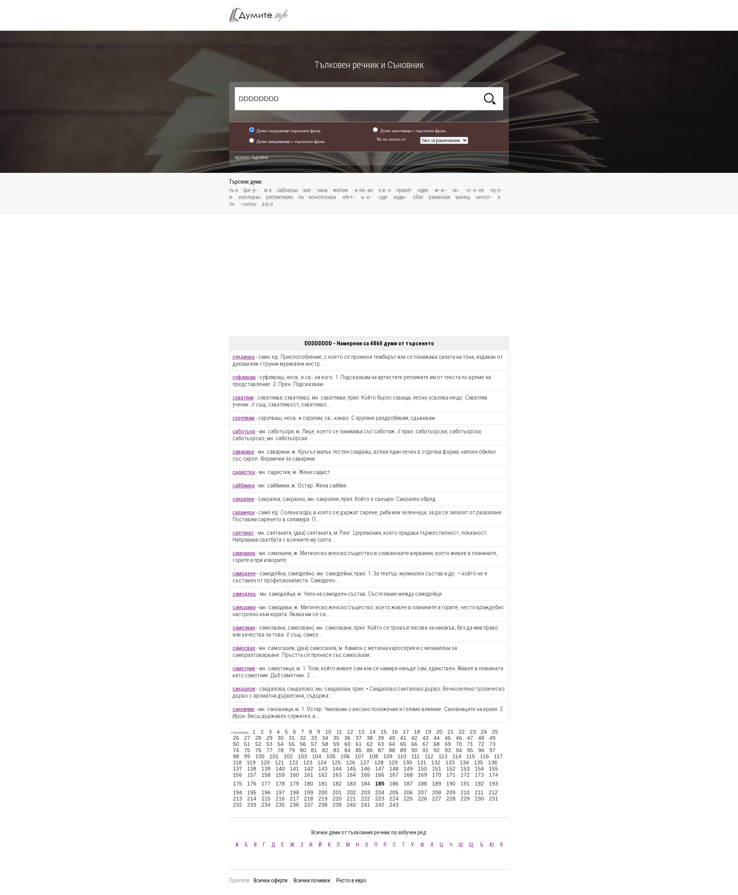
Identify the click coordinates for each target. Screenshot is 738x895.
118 (237, 762)
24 (484, 732)
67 (425, 744)
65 (403, 744)
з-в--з (384, 190)
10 (328, 732)
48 (481, 738)
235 (280, 805)
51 (247, 744)
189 (436, 784)
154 (479, 769)
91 (425, 750)
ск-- (456, 190)
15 (384, 732)
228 (450, 799)
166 (379, 775)
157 (251, 775)
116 (484, 756)
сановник (243, 709)
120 (265, 762)
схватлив (243, 397)
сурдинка (243, 356)
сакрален (243, 499)
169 (422, 775)
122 (293, 762)
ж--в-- (441, 190)
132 (435, 762)
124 (322, 762)
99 (247, 756)
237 (308, 805)
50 (236, 744)
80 (303, 750)
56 (303, 744)
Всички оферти (271, 880)
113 (443, 756)
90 (414, 750)
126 (350, 762)
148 (394, 769)
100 (259, 756)
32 (303, 738)
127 (364, 762)
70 (459, 744)
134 (464, 762)
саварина (243, 451)
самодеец (244, 593)
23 (473, 732)
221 (351, 799)
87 (381, 750)
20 (439, 732)
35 (336, 738)
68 (437, 744)
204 (379, 792)
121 (279, 762)
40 (392, 738)
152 (450, 769)
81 (314, 750)
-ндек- (423, 190)
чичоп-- (483, 197)
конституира (322, 197)
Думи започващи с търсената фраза (412, 130)
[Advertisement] (369, 275)
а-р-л (267, 204)
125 (336, 762)
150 (422, 769)
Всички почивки (312, 880)
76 (258, 750)
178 (280, 784)
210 (465, 792)
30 (281, 738)
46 (459, 738)
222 (365, 799)
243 (394, 805)
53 (269, 744)
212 (493, 792)
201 (337, 792)
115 (470, 756)
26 (236, 738)
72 (481, 744)
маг (307, 190)
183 (351, 784)
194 (237, 792)
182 (337, 784)
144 (337, 769)
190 (450, 784)
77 (269, 750)
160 (294, 775)
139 (266, 769)
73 (492, 744)
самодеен (244, 573)
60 (347, 744)
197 (280, 792)
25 (495, 732)
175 (237, 784)
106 (345, 756)
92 (437, 750)
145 (351, 769)
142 (308, 769)
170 (436, 775)
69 (448, 744)
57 (314, 744)
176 (251, 784)
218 (308, 799)
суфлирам (244, 377)
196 (266, 792)
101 (274, 756)
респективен (279, 197)
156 (237, 775)
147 (379, 769)
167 (394, 775)
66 (414, 744)
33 (314, 738)
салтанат (243, 532)
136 (492, 762)
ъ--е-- (366, 197)
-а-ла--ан (363, 190)
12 (350, 732)
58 (325, 744)
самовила (244, 553)
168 (408, 775)
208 (436, 792)
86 (370, 750)
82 (325, 750)
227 (436, 799)
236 (294, 805)
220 (337, 799)
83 (336, 750)
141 (294, 769)
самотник (244, 668)
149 (408, 769)
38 (370, 738)
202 (351, 792)
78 (281, 750)
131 (421, 762)
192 (479, 784)
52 (258, 744)
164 (351, 775)
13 (361, 732)
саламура (243, 512)
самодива (244, 607)
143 (322, 769)
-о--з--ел (474, 190)
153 (465, 769)
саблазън (287, 190)
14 (372, 732)
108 (373, 756)
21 (450, 732)
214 (251, 799)
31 (292, 738)
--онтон (248, 204)
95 (470, 750)
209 (450, 792)
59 (336, 744)
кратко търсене (251, 157)
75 (247, 750)
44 (437, 738)
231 (493, 799)
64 (392, 744)
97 (492, 750)
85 (359, 750)
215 (266, 799)
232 (237, 805)
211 (479, 792)
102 (288, 756)
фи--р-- (251, 190)
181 (322, 784)
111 (415, 756)
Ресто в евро (351, 880)
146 (365, 769)
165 (365, 775)
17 (406, 732)
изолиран (250, 197)
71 (470, 744)
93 (448, 750)
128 (379, 762)
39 (381, 738)
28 (258, 738)
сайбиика (243, 485)
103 (302, 756)
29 (269, 738)
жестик (340, 190)
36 (347, 738)
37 (359, 738)
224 (394, 799)
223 (379, 799)
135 (478, 762)
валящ (462, 197)
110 (401, 756)
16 (395, 732)
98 (236, 756)
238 (322, 805)
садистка (244, 472)
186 (394, 784)
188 (422, 784)
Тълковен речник (263, 15)
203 (365, 792)
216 (280, 799)
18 (417, 732)
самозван (244, 627)
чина (322, 190)
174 (493, 775)
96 (481, 750)
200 (322, 792)
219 (322, 799)
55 (292, 744)
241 (365, 805)
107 (359, 756)
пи (301, 197)
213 (237, 799)
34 (325, 738)
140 (280, 769)
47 (470, 738)
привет (403, 190)
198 (294, 792)
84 (347, 750)
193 (493, 784)
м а (267, 190)
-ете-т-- (348, 197)
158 (266, 775)
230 (479, 799)
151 (436, 769)
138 (251, 769)
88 (392, 750)
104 (316, 756)
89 (403, 750)
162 (322, 775)
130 (407, 762)
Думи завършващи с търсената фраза (290, 141)
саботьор (244, 431)
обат (418, 197)
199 (308, 792)
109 (387, 756)
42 (414, 738)
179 (294, 784)
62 (370, 744)
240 (351, 805)
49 (492, 738)
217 (294, 799)
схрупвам (243, 417)
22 (462, 732)
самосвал (244, 648)
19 (428, 732)
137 (237, 769)
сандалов (244, 688)
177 (266, 784)
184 (365, 784)
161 (308, 775)
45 (448, 738)
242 (379, 805)
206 (408, 792)
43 (425, 738)
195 (251, 792)
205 (394, 792)
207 (422, 792)
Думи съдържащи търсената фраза (288, 130)
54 (281, 744)
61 (359, 744)
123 (307, 762)
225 (408, 799)
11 (339, 732)
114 (456, 756)
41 (403, 738)
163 (337, 775)
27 (247, 738)
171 (450, 775)
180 (308, 784)
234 (266, 805)
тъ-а (233, 190)
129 (393, 762)
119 (251, 762)
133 (450, 762)
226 (422, 799)
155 (493, 769)
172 (465, 775)
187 (408, 784)
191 (465, 784)
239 (337, 805)
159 (280, 775)
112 (429, 756)
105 (331, 756)
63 (381, 744)
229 (465, 799)
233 (251, 805)
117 (498, 756)
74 (236, 750)
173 (479, 775)
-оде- (382, 197)
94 (459, 750)
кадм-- (400, 197)
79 (292, 750)
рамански (439, 197)
